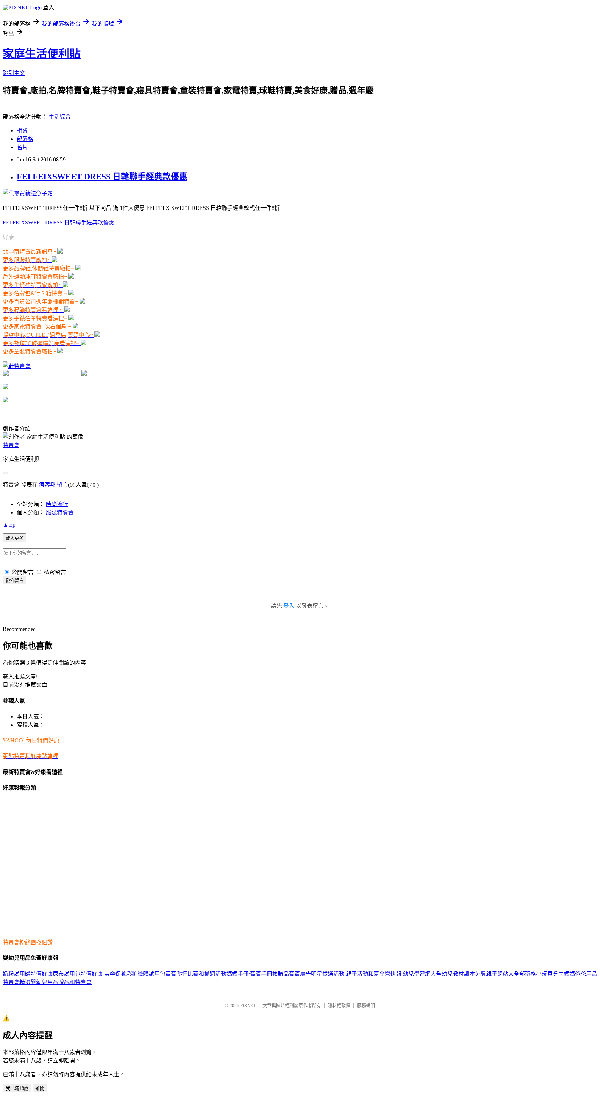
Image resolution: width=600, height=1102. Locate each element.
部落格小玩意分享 (541, 974)
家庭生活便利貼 (42, 54)
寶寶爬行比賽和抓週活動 (195, 974)
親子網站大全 (502, 974)
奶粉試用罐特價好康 (28, 974)
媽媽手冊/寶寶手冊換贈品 (257, 974)
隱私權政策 (339, 1005)
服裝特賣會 (60, 512)
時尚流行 (57, 504)
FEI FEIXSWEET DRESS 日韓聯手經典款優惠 (102, 176)
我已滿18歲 (17, 1088)
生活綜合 (60, 117)
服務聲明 (366, 1005)
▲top (9, 525)
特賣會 (11, 445)
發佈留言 (15, 580)
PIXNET (248, 1005)
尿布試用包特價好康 (78, 974)
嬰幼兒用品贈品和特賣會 (61, 982)
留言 (62, 485)
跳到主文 (14, 73)
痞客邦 (47, 485)
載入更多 (15, 538)
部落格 (25, 139)
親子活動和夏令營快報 (373, 974)
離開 (39, 1088)
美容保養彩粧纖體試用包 (134, 974)
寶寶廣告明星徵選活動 (316, 974)
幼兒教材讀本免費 (464, 974)
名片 (22, 147)
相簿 (22, 131)
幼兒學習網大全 (422, 974)
